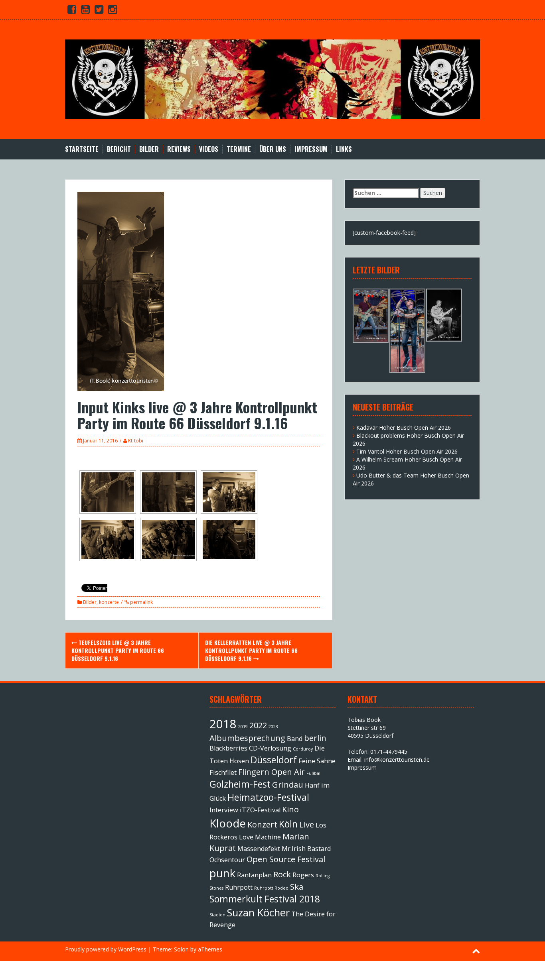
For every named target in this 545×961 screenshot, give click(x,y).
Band (294, 738)
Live (306, 824)
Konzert (262, 824)
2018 (223, 724)
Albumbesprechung (247, 738)
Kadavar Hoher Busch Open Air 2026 (403, 427)
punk (222, 872)
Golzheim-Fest (240, 784)
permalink (141, 602)
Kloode (227, 823)
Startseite (82, 149)
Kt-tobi (135, 440)
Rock (282, 874)
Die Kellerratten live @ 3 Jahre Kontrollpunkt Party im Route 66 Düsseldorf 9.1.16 (251, 650)
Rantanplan (254, 875)
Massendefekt (258, 848)
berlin (315, 738)
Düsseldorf (274, 759)
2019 (243, 726)
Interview (223, 810)
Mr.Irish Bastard (306, 848)
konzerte (109, 602)
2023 (273, 726)
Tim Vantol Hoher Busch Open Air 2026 (407, 451)
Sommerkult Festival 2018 (264, 898)
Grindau (287, 784)
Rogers (303, 875)
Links (344, 149)
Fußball (314, 773)
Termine (239, 149)
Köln (288, 824)
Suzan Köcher (258, 913)
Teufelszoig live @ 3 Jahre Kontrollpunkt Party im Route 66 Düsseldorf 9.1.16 (117, 650)
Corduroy (303, 749)
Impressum (311, 149)
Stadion (217, 915)
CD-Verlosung (270, 748)
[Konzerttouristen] (272, 78)
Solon (181, 949)
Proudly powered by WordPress (105, 949)
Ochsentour (227, 859)
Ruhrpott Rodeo (271, 888)
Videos (208, 149)
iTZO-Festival (260, 810)
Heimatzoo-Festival (268, 797)
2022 (258, 725)
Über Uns (272, 149)
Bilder (149, 149)
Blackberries (228, 748)
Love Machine (260, 837)
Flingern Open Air (271, 771)
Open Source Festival (286, 859)
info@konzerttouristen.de (397, 759)
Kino (290, 809)
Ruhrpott (239, 887)
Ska (296, 886)
